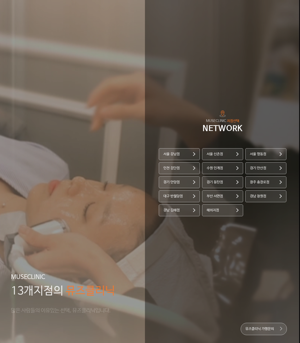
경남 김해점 (171, 210)
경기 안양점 (171, 182)
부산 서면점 (215, 196)
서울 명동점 (258, 154)
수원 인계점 (215, 168)
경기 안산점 (258, 168)
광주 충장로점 (259, 182)
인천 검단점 (171, 168)
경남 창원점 (258, 196)
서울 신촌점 (215, 154)
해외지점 (213, 210)
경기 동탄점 (215, 182)
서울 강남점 (171, 154)
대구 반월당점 (173, 196)
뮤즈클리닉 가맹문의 (259, 329)
